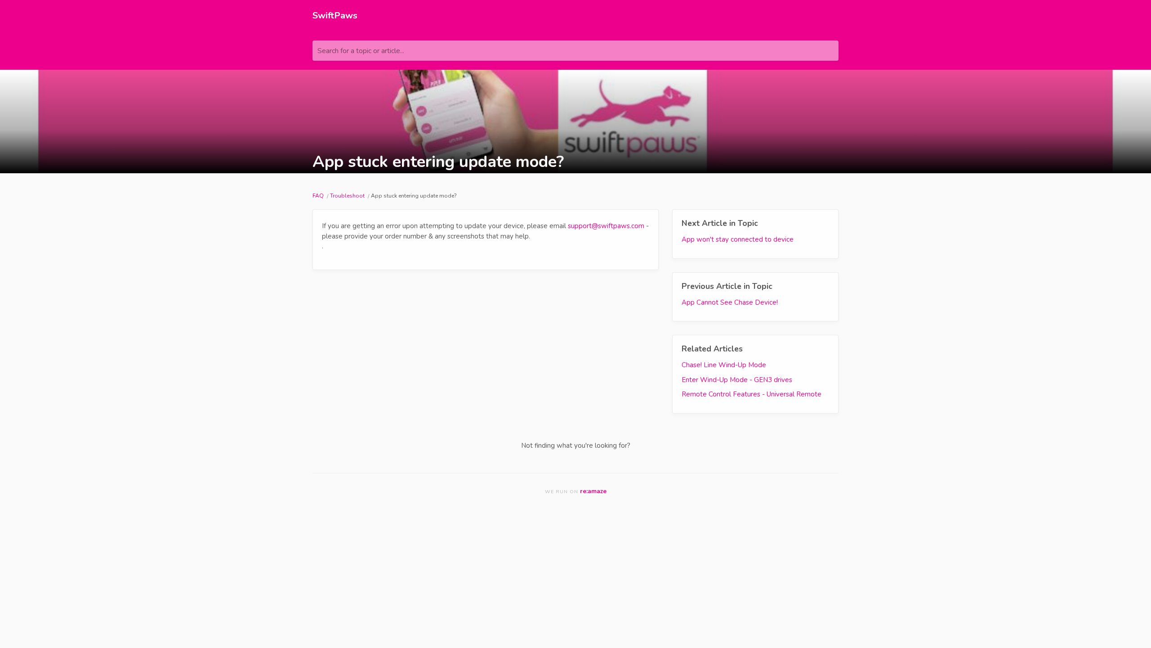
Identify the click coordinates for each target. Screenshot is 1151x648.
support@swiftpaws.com (606, 225)
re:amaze (593, 491)
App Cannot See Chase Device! (730, 302)
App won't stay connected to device (738, 239)
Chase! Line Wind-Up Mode (724, 364)
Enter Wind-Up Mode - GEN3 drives (737, 379)
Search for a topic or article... (360, 50)
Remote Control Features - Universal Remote (751, 394)
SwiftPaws (334, 15)
